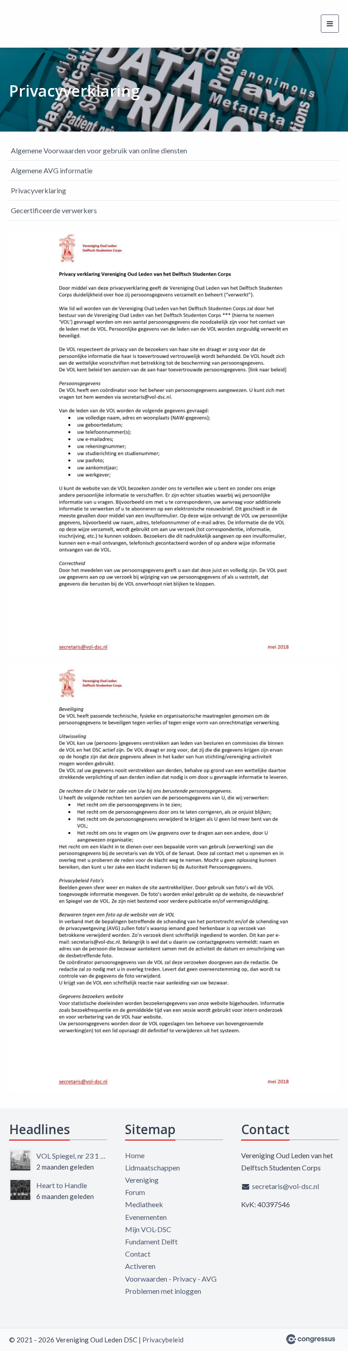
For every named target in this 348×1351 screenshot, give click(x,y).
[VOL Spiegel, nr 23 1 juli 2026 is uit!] (20, 1160)
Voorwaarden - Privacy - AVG (171, 1278)
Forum (135, 1192)
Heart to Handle (61, 1185)
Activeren (140, 1266)
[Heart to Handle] (20, 1190)
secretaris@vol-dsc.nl (285, 1186)
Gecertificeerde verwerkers (54, 210)
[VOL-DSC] (20, 24)
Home (135, 1155)
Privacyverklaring (38, 190)
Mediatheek (144, 1204)
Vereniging (142, 1179)
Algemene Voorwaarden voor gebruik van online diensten (99, 150)
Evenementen (146, 1217)
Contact (137, 1253)
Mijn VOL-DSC (148, 1229)
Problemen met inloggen (163, 1291)
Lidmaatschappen (152, 1167)
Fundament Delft (151, 1241)
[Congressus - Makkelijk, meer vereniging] (310, 1339)
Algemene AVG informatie (51, 170)
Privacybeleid (163, 1340)
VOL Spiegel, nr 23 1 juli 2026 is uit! (71, 1155)
